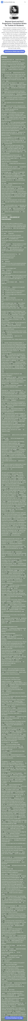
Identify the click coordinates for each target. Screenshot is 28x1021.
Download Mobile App (9, 2)
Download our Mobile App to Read (14, 51)
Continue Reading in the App (14, 1018)
